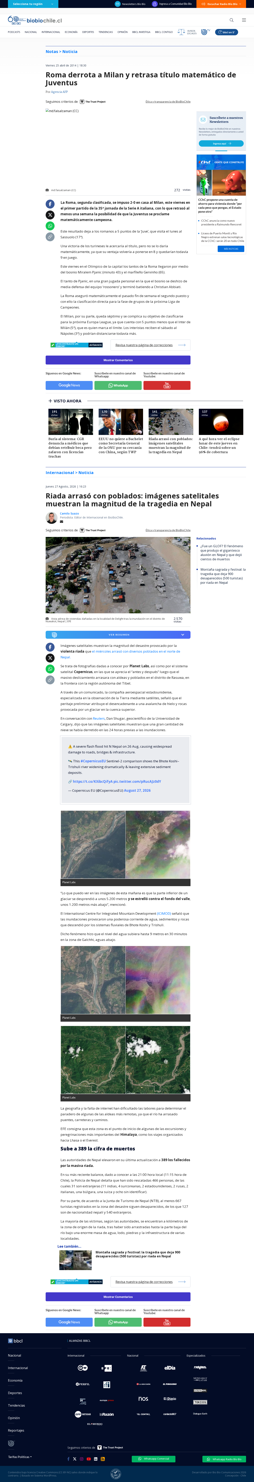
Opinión (122, 32)
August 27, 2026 (137, 790)
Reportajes (16, 1430)
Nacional (31, 32)
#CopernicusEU (93, 761)
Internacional (51, 32)
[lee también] (76, 1260)
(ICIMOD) (164, 913)
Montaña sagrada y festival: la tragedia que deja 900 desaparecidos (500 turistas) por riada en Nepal (138, 1254)
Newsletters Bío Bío (133, 4)
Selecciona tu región (27, 4)
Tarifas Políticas (18, 1457)
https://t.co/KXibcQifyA (93, 781)
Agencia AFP (59, 92)
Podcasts (14, 32)
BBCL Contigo (164, 32)
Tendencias (106, 32)
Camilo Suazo (69, 513)
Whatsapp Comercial (156, 1458)
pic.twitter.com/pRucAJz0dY (137, 781)
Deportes (88, 32)
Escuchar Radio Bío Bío (223, 4)
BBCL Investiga (141, 32)
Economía (71, 32)
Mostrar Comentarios (118, 360)
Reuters (99, 718)
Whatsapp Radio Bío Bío (226, 1459)
